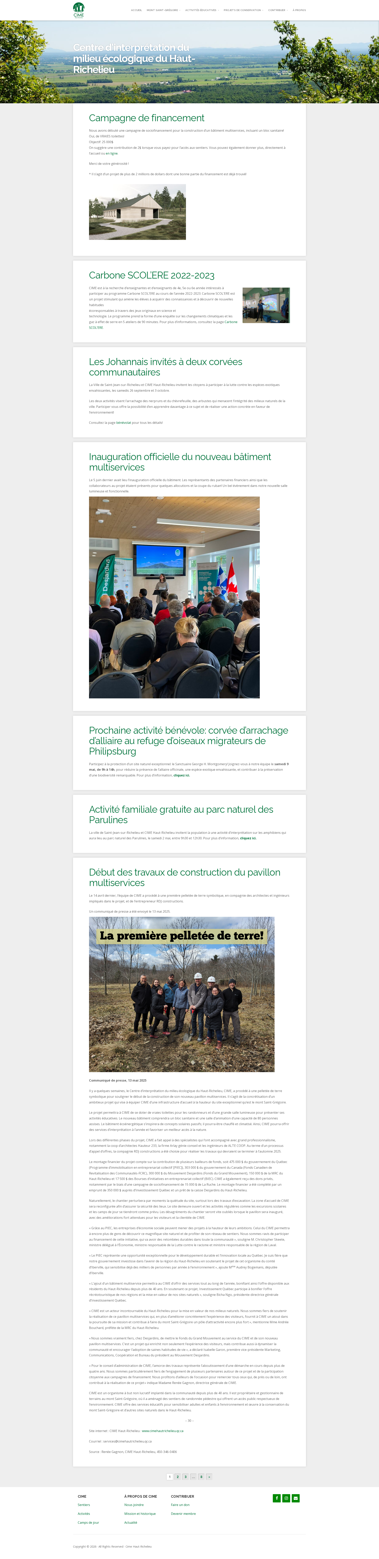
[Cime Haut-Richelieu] (78, 10)
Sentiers (84, 1505)
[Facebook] (277, 1498)
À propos (299, 10)
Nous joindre (134, 1505)
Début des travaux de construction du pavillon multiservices (184, 877)
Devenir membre (183, 1513)
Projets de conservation (242, 10)
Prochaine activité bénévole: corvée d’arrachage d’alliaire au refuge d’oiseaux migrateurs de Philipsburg (188, 741)
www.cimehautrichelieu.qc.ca (162, 1431)
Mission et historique (140, 1513)
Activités (84, 1513)
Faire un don (180, 1505)
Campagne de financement (146, 117)
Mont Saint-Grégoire (162, 10)
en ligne (112, 153)
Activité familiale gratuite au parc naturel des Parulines (181, 814)
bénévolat (123, 422)
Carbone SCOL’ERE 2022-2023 (151, 275)
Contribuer (276, 10)
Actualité (130, 1522)
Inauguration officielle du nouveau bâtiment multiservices (180, 462)
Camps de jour (88, 1522)
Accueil (136, 10)
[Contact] (296, 1498)
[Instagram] (286, 1498)
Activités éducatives (201, 10)
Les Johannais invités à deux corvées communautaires (165, 367)
